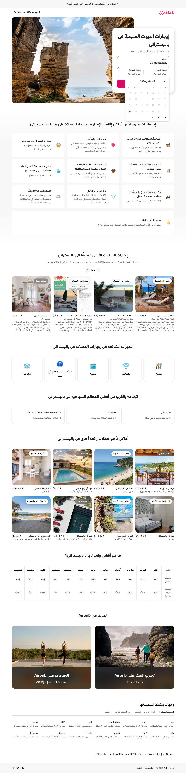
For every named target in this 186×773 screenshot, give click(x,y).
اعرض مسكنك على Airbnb (27, 12)
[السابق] (98, 270)
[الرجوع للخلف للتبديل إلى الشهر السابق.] (164, 81)
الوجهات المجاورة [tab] (166, 712)
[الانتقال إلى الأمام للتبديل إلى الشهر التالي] (130, 81)
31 (153, 117)
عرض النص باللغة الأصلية (77, 3)
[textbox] (156, 74)
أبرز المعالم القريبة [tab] (123, 712)
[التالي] (87, 270)
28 (130, 111)
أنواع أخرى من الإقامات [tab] (145, 712)
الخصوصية (149, 768)
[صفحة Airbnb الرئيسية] (166, 12)
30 (159, 117)
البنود (139, 768)
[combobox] (143, 63)
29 (164, 117)
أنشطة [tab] (107, 712)
